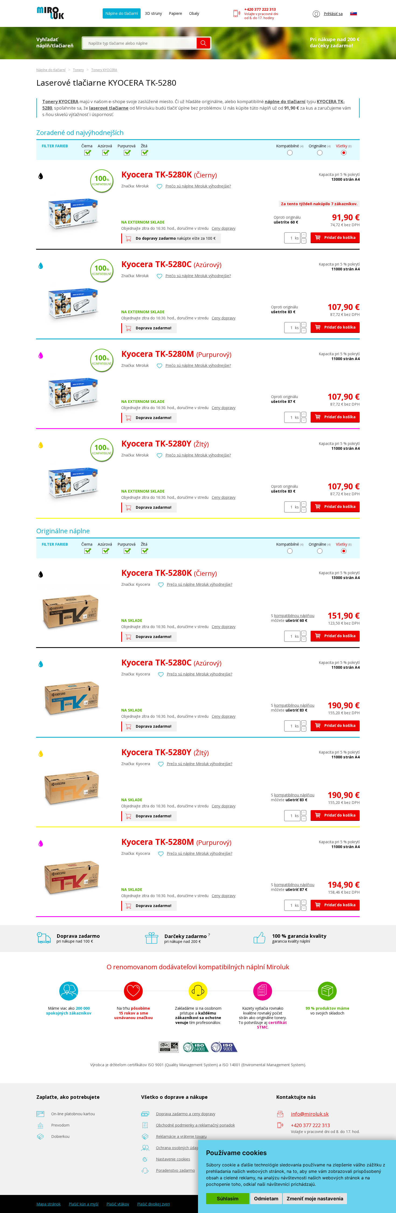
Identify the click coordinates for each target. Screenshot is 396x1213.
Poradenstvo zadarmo (175, 1170)
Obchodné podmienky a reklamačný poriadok (195, 1125)
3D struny (153, 13)
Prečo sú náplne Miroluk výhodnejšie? (198, 186)
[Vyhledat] (203, 43)
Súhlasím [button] (227, 1198)
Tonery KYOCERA (104, 70)
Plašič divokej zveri (153, 1204)
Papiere (175, 13)
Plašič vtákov (117, 1204)
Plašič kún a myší (83, 1204)
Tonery (78, 70)
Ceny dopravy (223, 228)
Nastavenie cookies (173, 1159)
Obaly (194, 13)
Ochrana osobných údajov (179, 1147)
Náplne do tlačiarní (121, 13)
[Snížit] (303, 240)
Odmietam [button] (266, 1198)
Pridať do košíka (339, 237)
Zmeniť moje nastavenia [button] (315, 1198)
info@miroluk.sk (310, 1114)
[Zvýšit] (303, 235)
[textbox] (140, 43)
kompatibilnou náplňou (294, 615)
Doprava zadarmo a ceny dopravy (185, 1113)
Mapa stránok (48, 1204)
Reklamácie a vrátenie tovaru (181, 1136)
